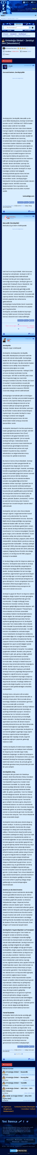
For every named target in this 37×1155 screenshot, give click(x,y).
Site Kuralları (19, 1139)
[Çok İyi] (27, 48)
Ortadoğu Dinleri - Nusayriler (17, 1077)
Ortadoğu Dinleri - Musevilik (16, 1072)
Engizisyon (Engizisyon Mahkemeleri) (8, 1109)
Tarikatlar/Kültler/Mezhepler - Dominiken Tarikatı (24, 1108)
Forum (6, 34)
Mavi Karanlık (12, 1127)
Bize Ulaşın (25, 1141)
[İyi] (25, 48)
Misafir (34, 8)
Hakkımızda (16, 1141)
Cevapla (32, 211)
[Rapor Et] (4, 211)
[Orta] (23, 48)
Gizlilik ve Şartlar (29, 1139)
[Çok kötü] (18, 48)
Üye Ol (27, 2)
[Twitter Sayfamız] (27, 1122)
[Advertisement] (18, 97)
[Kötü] (20, 48)
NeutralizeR (32, 1146)
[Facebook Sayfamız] (23, 1122)
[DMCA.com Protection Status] (18, 1152)
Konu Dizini (11, 1139)
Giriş (34, 2)
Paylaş (26, 202)
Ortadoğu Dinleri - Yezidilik (16, 1083)
